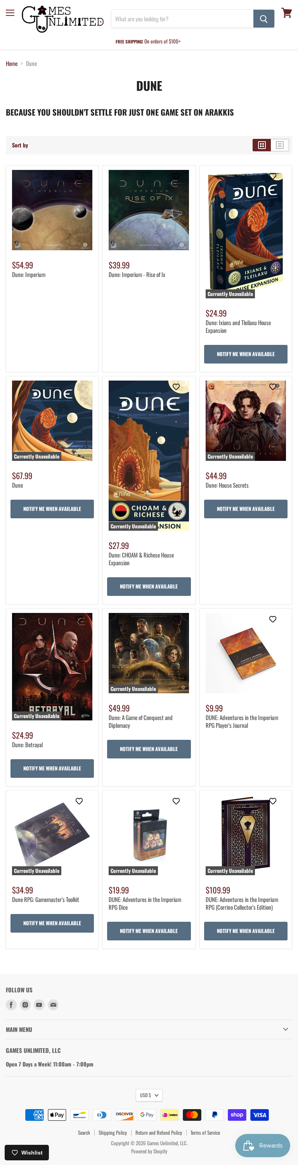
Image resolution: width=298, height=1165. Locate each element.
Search (84, 1132)
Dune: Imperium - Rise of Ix (137, 274)
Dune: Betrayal (27, 744)
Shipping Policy (113, 1132)
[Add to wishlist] (82, 179)
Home (11, 63)
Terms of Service (205, 1132)
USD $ (145, 1095)
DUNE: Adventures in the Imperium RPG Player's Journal (242, 721)
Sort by (20, 145)
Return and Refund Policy (158, 1132)
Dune (17, 485)
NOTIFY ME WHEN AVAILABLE (246, 354)
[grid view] (262, 145)
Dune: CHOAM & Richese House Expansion (141, 558)
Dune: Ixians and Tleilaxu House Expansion (238, 326)
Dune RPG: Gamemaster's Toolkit (45, 899)
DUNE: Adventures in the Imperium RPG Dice (145, 903)
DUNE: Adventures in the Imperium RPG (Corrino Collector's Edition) (242, 903)
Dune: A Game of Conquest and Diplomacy (141, 721)
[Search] (263, 19)
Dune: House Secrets (227, 485)
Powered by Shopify (149, 1151)
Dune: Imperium (28, 274)
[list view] (280, 145)
